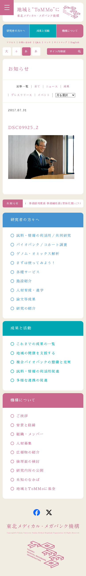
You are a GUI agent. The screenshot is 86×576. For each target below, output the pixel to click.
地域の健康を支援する (36, 353)
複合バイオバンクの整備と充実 (43, 362)
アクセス (11, 42)
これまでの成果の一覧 (36, 344)
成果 (67, 86)
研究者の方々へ (16, 31)
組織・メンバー (30, 434)
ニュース (52, 86)
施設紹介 (24, 281)
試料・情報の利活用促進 (37, 371)
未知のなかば (28, 480)
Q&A (38, 42)
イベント (44, 95)
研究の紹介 (26, 308)
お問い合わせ (25, 42)
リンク (47, 42)
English (75, 42)
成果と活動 (43, 31)
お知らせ (13, 203)
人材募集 (24, 443)
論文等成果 (26, 299)
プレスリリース (21, 95)
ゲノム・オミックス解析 (37, 254)
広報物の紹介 (28, 452)
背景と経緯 (26, 425)
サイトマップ (60, 42)
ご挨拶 (22, 416)
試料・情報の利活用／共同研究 (43, 235)
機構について (70, 31)
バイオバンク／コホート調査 (41, 245)
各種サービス (28, 272)
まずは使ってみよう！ (36, 263)
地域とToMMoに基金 (36, 489)
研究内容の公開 (30, 470)
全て (37, 86)
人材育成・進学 (30, 290)
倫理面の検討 (28, 461)
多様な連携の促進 (32, 380)
